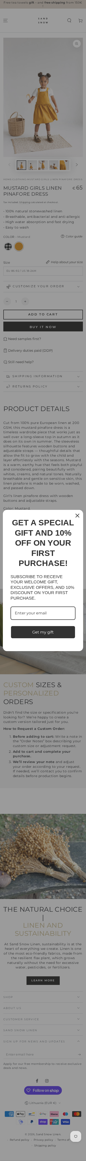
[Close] (77, 515)
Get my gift (43, 632)
